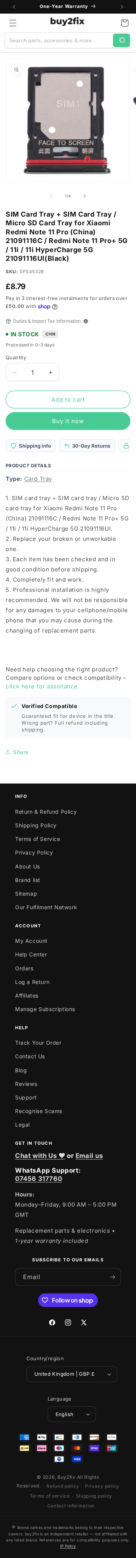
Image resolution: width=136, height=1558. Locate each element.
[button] (13, 23)
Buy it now (68, 421)
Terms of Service (37, 839)
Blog (21, 1070)
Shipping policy (94, 1496)
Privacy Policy (34, 852)
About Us (27, 866)
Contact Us (30, 1056)
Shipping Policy (36, 825)
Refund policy (62, 1486)
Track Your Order (38, 1042)
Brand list (27, 880)
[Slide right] (84, 196)
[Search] (121, 40)
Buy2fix (66, 1477)
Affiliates (27, 995)
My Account (31, 941)
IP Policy (68, 1546)
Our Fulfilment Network (46, 907)
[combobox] (59, 40)
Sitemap (26, 893)
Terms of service (50, 1496)
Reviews (26, 1084)
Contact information (71, 1506)
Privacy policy (102, 1486)
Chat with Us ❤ (40, 1155)
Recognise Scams (38, 1111)
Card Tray (38, 478)
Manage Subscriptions (45, 1009)
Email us (89, 1155)
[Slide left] (51, 196)
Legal (22, 1124)
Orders (24, 968)
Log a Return (32, 982)
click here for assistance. (43, 686)
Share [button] (21, 752)
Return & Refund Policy (46, 811)
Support (26, 1097)
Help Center (31, 954)
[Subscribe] (112, 1277)
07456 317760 (38, 1178)
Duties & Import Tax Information (47, 321)
